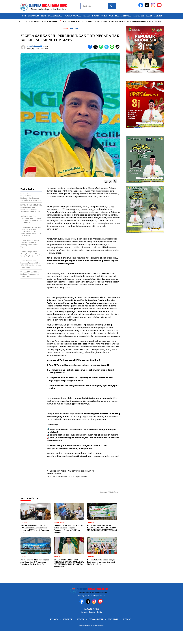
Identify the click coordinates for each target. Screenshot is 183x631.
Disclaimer (113, 619)
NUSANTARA (33, 16)
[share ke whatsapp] (101, 48)
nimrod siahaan (33, 46)
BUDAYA (95, 16)
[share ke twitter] (96, 48)
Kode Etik (67, 619)
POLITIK (86, 16)
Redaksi (92, 612)
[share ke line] (112, 48)
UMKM (104, 16)
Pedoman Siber (96, 619)
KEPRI (43, 16)
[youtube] (160, 7)
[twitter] (147, 7)
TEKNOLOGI (138, 16)
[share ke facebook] (90, 48)
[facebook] (141, 7)
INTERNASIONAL (55, 16)
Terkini (99, 612)
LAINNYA (158, 16)
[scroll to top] (175, 627)
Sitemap (127, 619)
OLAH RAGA (114, 16)
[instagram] (153, 7)
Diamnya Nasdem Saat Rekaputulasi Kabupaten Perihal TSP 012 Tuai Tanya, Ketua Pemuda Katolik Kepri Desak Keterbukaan (97, 21)
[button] (106, 181)
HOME (23, 16)
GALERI (149, 16)
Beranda (84, 612)
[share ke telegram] (107, 48)
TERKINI (74, 28)
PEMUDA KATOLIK (73, 16)
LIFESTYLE (126, 16)
